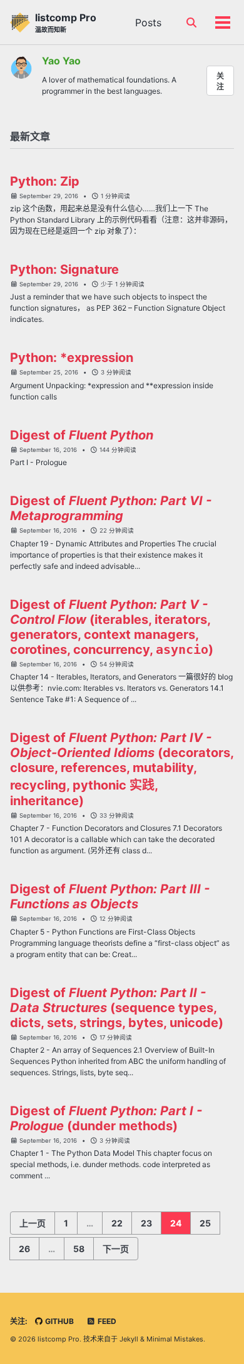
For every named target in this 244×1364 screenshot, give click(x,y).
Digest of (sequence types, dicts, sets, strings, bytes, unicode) (116, 1007)
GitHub (58, 1321)
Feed (106, 1321)
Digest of (81, 435)
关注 (220, 81)
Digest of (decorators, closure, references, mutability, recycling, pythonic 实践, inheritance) (121, 769)
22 (117, 1223)
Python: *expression (71, 357)
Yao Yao (61, 60)
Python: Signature (64, 269)
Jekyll (128, 1339)
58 (78, 1248)
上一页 (32, 1223)
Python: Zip (44, 181)
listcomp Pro (65, 22)
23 (146, 1223)
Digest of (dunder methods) (106, 1118)
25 (205, 1223)
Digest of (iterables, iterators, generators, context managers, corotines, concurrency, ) (111, 627)
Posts (148, 22)
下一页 (116, 1248)
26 (24, 1248)
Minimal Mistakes (174, 1339)
